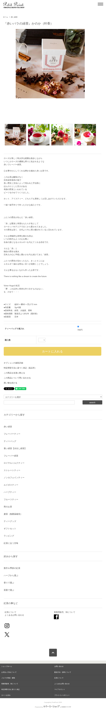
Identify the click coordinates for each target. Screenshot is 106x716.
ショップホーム (6, 666)
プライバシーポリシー (62, 695)
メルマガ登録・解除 (8, 678)
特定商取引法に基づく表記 (10, 689)
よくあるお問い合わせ (14, 615)
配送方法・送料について (62, 672)
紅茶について (10, 612)
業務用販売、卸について (64, 612)
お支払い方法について (9, 672)
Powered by (39, 707)
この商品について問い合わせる (17, 378)
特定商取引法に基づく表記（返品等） (20, 368)
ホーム (5, 17)
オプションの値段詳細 (13, 363)
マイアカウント (59, 689)
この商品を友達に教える (14, 373)
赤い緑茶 (14, 17)
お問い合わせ (58, 666)
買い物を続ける (10, 383)
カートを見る (5, 695)
